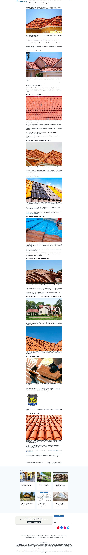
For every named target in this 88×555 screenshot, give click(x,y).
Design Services (57, 518)
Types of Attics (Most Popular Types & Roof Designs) (59, 505)
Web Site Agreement (42, 537)
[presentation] (27, 477)
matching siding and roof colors (32, 213)
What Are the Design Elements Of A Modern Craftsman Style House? (60, 485)
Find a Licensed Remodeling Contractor (55, 537)
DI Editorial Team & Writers (31, 4)
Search (55, 522)
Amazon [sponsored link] (53, 406)
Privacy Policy (64, 535)
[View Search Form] (69, 1)
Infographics (53, 535)
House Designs (45, 4)
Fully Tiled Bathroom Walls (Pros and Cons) (34, 462)
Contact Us (47, 535)
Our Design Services (59, 515)
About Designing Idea (40, 535)
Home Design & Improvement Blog (28, 535)
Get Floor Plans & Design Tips (34, 522)
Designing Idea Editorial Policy (31, 537)
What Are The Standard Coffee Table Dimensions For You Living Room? (55, 462)
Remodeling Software (58, 519)
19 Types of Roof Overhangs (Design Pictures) (42, 505)
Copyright (58, 535)
